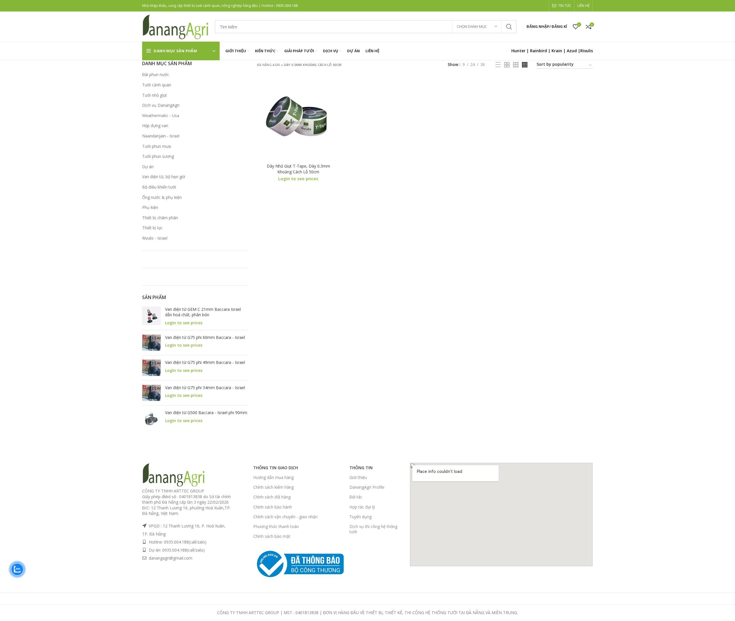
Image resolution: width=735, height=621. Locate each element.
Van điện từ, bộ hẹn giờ (163, 176)
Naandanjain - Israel (160, 136)
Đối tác (355, 497)
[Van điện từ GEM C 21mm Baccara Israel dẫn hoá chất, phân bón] (151, 316)
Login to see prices (183, 322)
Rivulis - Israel (154, 238)
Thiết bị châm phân (160, 217)
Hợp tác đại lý (362, 507)
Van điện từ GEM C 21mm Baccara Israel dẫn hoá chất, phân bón (203, 312)
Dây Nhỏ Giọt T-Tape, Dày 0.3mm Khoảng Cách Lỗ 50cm (298, 168)
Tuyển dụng (360, 516)
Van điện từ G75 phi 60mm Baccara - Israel (205, 337)
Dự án (148, 166)
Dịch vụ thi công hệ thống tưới (373, 529)
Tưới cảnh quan (156, 85)
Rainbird (538, 50)
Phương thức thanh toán (276, 526)
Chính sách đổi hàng (272, 497)
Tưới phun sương (158, 156)
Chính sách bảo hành (272, 507)
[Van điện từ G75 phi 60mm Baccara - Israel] (151, 343)
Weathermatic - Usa (160, 115)
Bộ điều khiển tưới (159, 187)
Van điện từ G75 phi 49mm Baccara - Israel (205, 362)
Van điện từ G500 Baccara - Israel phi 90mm (206, 412)
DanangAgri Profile (366, 487)
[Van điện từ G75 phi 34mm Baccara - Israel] (151, 393)
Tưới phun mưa (156, 146)
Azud (572, 50)
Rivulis (586, 50)
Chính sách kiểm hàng (273, 487)
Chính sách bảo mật (271, 536)
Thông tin (361, 467)
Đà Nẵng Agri (268, 65)
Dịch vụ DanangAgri (160, 105)
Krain (557, 50)
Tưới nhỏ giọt (154, 95)
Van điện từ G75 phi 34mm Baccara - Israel (205, 387)
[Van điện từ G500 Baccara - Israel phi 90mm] (151, 419)
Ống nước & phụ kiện (162, 197)
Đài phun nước (155, 74)
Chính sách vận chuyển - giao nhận (285, 516)
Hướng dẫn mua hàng (273, 477)
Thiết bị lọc (152, 227)
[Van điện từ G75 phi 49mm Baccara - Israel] (151, 368)
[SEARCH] (509, 26)
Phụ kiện (150, 207)
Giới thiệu (358, 477)
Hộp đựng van (155, 125)
